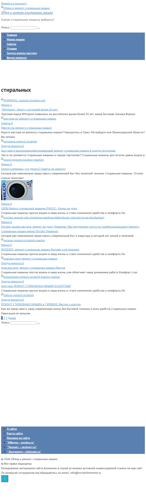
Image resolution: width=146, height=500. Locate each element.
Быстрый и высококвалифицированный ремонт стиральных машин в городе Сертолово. (58, 150)
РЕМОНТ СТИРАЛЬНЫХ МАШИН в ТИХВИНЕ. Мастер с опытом (41, 304)
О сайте (12, 429)
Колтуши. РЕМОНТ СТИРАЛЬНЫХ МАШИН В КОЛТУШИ (36, 286)
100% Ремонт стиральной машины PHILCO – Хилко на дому (39, 208)
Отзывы (12, 48)
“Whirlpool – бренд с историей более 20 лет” (29, 109)
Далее (12, 318)
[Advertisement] (71, 71)
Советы (11, 44)
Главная (12, 35)
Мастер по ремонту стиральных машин (26, 128)
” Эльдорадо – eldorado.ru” (24, 451)
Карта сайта (15, 433)
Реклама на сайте (18, 438)
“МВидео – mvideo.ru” (21, 442)
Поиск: (5, 27)
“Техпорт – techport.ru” (22, 447)
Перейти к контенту (14, 3)
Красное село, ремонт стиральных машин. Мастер (33, 268)
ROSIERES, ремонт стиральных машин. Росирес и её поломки (40, 249)
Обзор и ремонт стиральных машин (27, 12)
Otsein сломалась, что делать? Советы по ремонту (33, 169)
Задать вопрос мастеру (22, 53)
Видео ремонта (17, 58)
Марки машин (16, 39)
